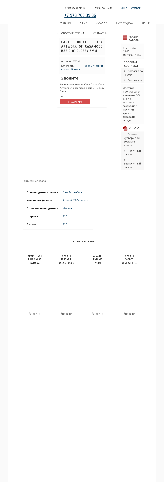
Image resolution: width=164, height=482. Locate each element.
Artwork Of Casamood (76, 200)
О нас (83, 23)
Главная (65, 23)
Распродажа (124, 23)
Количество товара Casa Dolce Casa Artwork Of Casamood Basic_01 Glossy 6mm (82, 88)
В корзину (75, 101)
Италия (67, 208)
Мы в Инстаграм (131, 8)
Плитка (75, 69)
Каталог (101, 23)
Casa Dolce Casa (72, 192)
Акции (146, 23)
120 (65, 216)
